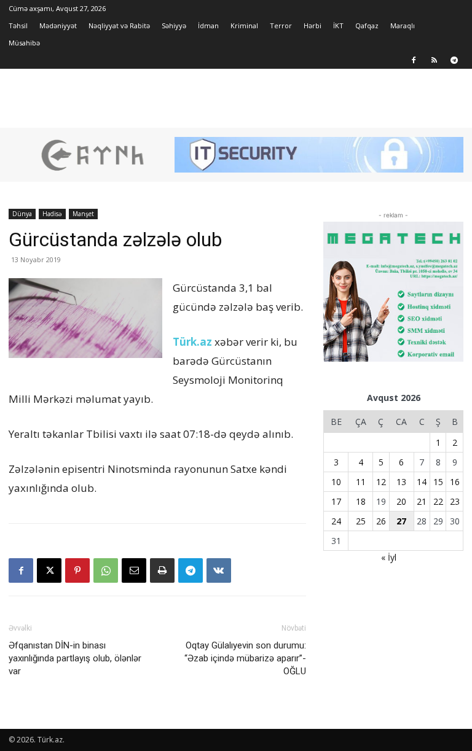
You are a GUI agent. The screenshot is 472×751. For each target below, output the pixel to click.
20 (401, 501)
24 (336, 521)
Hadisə (52, 213)
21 (422, 501)
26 (381, 521)
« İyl (388, 557)
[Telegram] (454, 60)
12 (381, 482)
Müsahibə (24, 42)
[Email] (134, 570)
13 (401, 482)
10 (336, 482)
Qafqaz (367, 25)
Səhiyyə (174, 25)
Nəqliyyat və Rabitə (119, 25)
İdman (208, 25)
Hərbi (312, 25)
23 (455, 501)
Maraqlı (402, 25)
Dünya (22, 213)
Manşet (83, 213)
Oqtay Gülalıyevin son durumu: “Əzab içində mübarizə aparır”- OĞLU (245, 658)
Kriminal (244, 25)
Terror (281, 25)
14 (422, 482)
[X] (49, 570)
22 (438, 501)
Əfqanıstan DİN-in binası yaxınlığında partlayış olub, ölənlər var (75, 658)
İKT (338, 25)
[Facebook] (413, 60)
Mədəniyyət (58, 25)
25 (361, 521)
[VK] (218, 570)
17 (336, 501)
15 (438, 482)
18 (361, 501)
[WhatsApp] (105, 570)
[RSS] (434, 60)
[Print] (162, 570)
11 (361, 482)
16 (455, 482)
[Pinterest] (77, 570)
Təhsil (18, 25)
